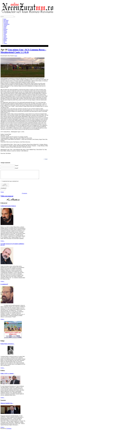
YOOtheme (8, 428)
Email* (16, 168)
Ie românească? (4, 284)
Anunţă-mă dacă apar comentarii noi (10, 181)
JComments (24, 193)
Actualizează (3, 188)
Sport (16, 55)
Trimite (2, 192)
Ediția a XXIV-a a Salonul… (7, 373)
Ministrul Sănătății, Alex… (7, 403)
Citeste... (2, 241)
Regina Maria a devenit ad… (7, 343)
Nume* (16, 165)
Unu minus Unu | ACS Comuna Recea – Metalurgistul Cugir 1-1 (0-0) (23, 51)
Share (46, 159)
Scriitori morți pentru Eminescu (8, 206)
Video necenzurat (7, 196)
